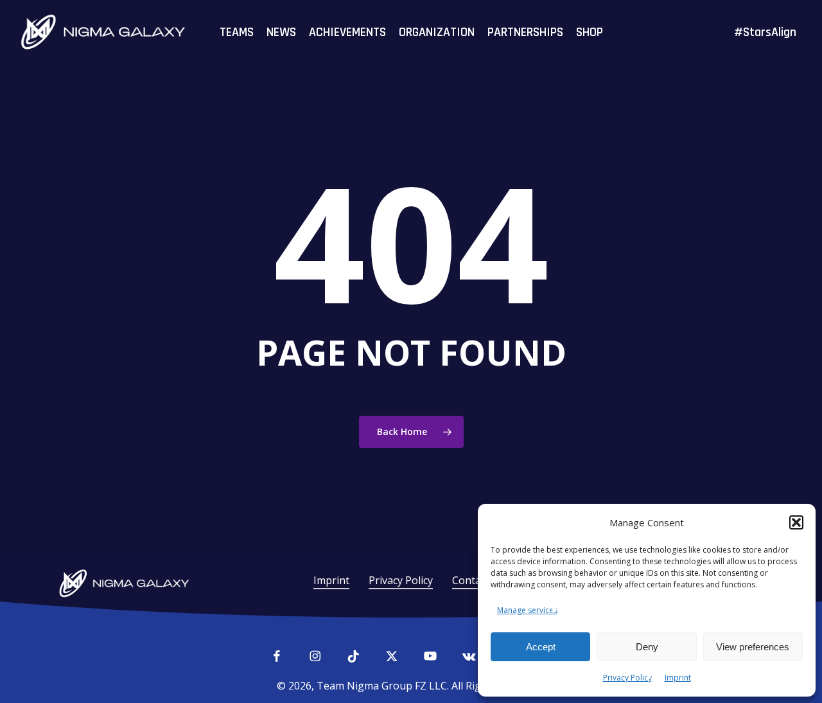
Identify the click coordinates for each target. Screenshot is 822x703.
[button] (796, 522)
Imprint (678, 677)
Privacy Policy (627, 677)
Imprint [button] (331, 580)
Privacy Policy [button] (401, 580)
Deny (647, 646)
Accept (540, 646)
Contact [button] (470, 580)
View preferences (752, 646)
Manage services (527, 610)
